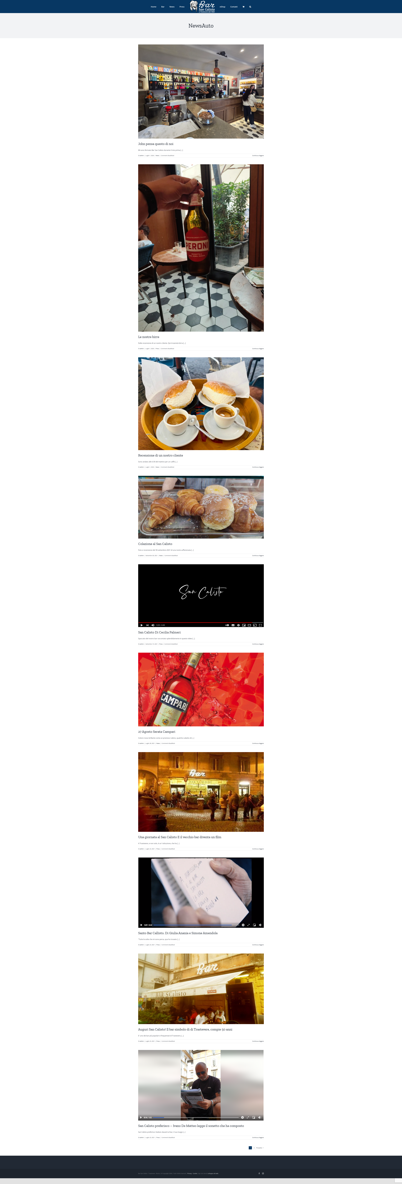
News (157, 155)
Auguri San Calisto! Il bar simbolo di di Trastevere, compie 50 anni (185, 1029)
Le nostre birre (148, 337)
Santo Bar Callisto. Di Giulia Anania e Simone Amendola (178, 933)
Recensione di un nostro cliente (160, 455)
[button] (239, 7)
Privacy (189, 1173)
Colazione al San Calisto (155, 544)
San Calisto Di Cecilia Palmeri (159, 632)
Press (157, 348)
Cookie (195, 1173)
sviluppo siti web (213, 1173)
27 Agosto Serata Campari (156, 732)
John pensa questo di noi (155, 144)
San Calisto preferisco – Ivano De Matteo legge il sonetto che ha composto (191, 1126)
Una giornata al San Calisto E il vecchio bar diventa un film (179, 837)
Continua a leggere (258, 155)
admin (142, 155)
